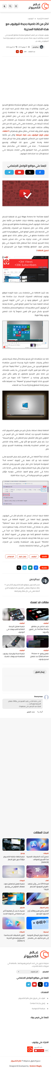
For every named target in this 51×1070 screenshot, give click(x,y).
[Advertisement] (25, 82)
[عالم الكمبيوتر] (38, 6)
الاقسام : (45, 971)
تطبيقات (46, 853)
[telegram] (9, 172)
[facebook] (39, 172)
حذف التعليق (31, 712)
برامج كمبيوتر (44, 907)
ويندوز (23, 853)
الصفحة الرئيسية (43, 18)
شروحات (22, 880)
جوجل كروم (22, 556)
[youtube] (19, 172)
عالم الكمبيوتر (16, 1061)
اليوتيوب (31, 18)
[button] (36, 567)
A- (17, 51)
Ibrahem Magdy (36, 1066)
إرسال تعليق (39, 672)
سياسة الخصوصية (38, 1008)
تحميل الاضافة (43, 250)
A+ (21, 51)
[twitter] (29, 172)
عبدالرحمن (36, 47)
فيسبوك (46, 931)
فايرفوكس (10, 556)
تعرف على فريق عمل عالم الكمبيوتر (31, 998)
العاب (47, 880)
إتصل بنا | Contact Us (37, 1003)
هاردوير (22, 907)
